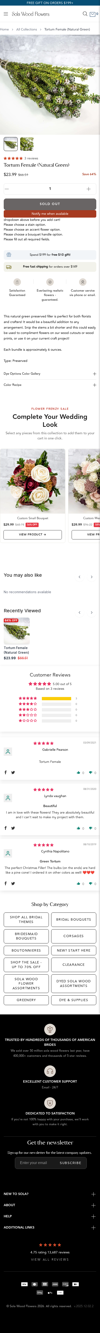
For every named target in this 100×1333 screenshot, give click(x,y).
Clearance (74, 964)
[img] (43, 743)
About (9, 1205)
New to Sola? (16, 1194)
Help (8, 1216)
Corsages (73, 936)
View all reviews (50, 1260)
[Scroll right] (91, 577)
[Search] (85, 13)
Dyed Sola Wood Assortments (74, 983)
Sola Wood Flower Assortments (26, 984)
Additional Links (19, 1227)
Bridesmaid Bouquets (26, 936)
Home (4, 29)
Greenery (26, 1000)
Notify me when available (50, 213)
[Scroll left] (79, 577)
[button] (13, 158)
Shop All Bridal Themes (26, 919)
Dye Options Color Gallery (22, 373)
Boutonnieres (26, 950)
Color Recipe (12, 385)
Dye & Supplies (73, 1000)
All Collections (26, 29)
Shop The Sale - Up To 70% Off (26, 964)
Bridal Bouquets (73, 919)
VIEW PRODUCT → (32, 534)
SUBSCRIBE (71, 1163)
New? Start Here (74, 950)
